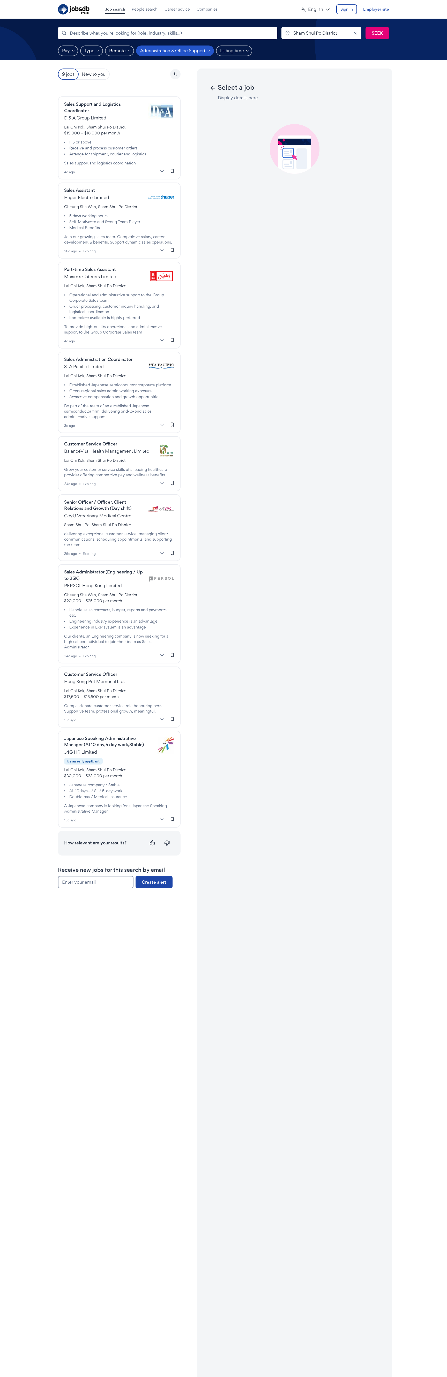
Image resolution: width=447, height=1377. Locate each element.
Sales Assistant (79, 190)
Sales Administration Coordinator (98, 359)
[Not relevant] (167, 843)
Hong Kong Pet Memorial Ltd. (94, 681)
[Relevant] (152, 843)
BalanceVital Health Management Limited (107, 451)
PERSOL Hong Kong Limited (93, 585)
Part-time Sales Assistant (90, 269)
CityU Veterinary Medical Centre (97, 515)
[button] (315, 9)
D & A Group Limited (85, 117)
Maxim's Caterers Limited (90, 276)
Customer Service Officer (90, 444)
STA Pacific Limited (84, 366)
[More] (162, 171)
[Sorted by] (175, 74)
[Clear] (355, 33)
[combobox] (167, 33)
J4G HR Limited (80, 752)
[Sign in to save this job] (172, 171)
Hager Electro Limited (86, 197)
